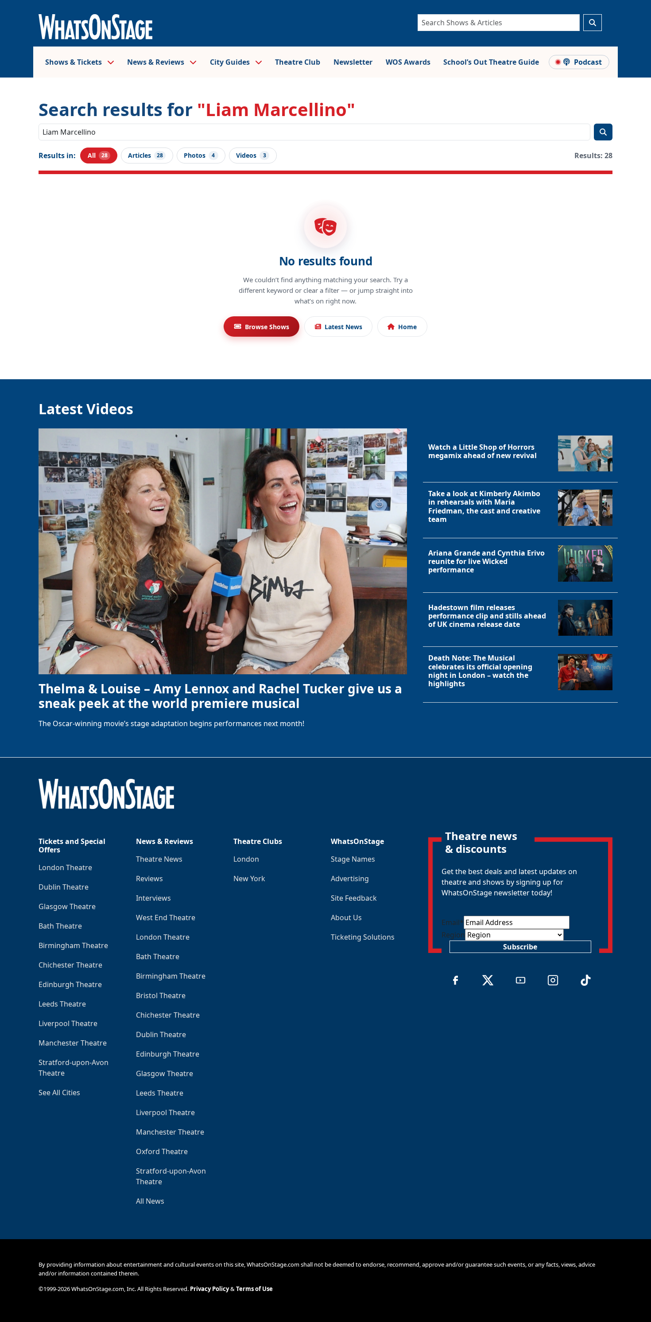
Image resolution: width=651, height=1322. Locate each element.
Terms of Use (254, 1289)
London (246, 859)
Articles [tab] (145, 155)
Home (407, 327)
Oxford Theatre (162, 1151)
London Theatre (65, 867)
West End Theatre (165, 917)
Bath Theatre (60, 926)
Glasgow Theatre (67, 906)
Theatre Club (297, 62)
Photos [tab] (199, 155)
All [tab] (98, 155)
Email (453, 922)
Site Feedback (354, 898)
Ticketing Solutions (363, 937)
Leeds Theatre (62, 1004)
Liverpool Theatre (68, 1023)
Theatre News (159, 859)
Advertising (350, 878)
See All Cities (59, 1092)
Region (453, 935)
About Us (346, 917)
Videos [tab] (251, 155)
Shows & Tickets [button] (74, 62)
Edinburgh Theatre (70, 984)
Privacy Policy (209, 1289)
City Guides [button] (231, 62)
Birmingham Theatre (73, 945)
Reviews (149, 878)
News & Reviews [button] (156, 62)
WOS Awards (408, 62)
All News (150, 1201)
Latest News (343, 327)
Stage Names (353, 859)
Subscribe (520, 947)
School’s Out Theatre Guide (491, 62)
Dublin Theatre (64, 887)
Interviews (153, 898)
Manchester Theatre (73, 1043)
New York (249, 878)
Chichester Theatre (70, 965)
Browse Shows (267, 327)
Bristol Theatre (161, 995)
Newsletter (352, 62)
